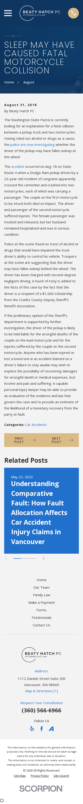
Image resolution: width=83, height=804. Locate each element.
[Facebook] (41, 728)
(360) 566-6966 (41, 710)
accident (17, 166)
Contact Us (41, 625)
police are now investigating (32, 144)
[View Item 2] (25, 558)
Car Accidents (36, 424)
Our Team (41, 587)
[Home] (40, 13)
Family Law (41, 595)
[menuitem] (20, 776)
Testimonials (41, 617)
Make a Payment (41, 602)
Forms (41, 610)
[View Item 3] (32, 558)
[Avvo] (51, 728)
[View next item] (44, 558)
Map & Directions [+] (41, 691)
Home (42, 579)
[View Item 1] (17, 558)
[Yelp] (32, 728)
